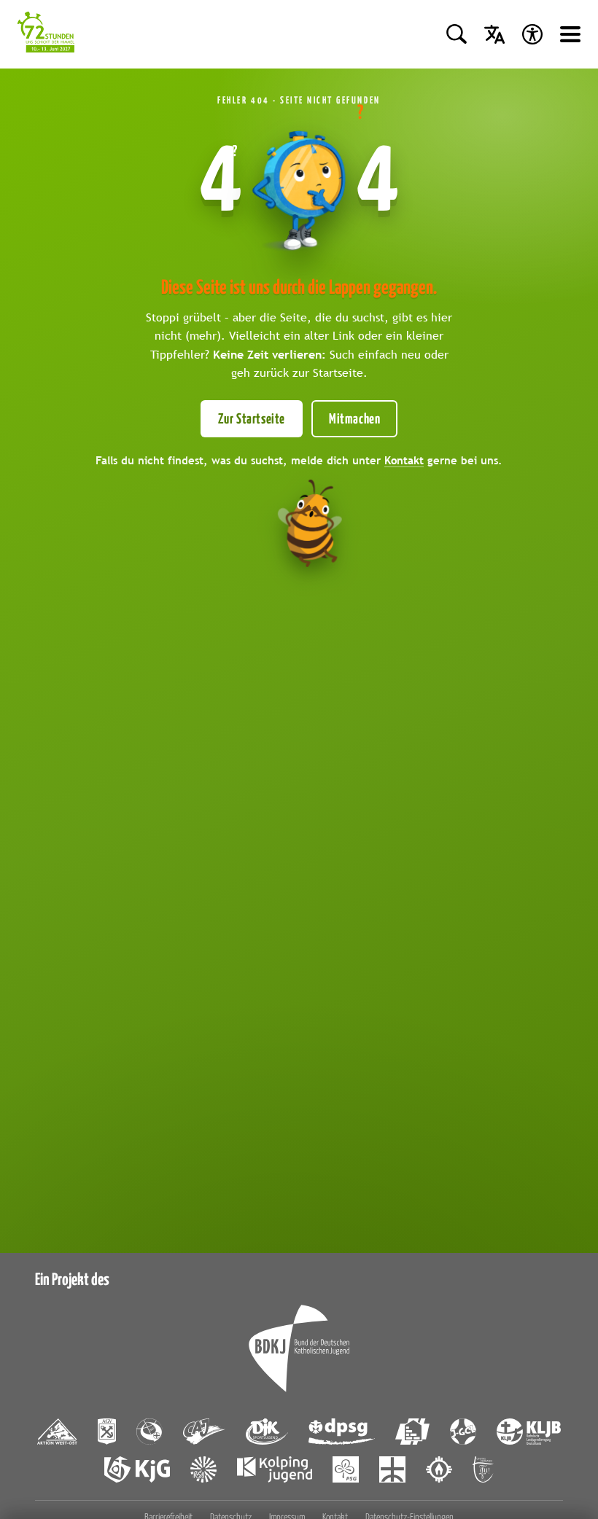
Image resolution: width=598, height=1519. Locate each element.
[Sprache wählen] (494, 34)
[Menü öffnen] (570, 34)
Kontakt (404, 460)
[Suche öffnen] (456, 34)
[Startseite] (46, 34)
